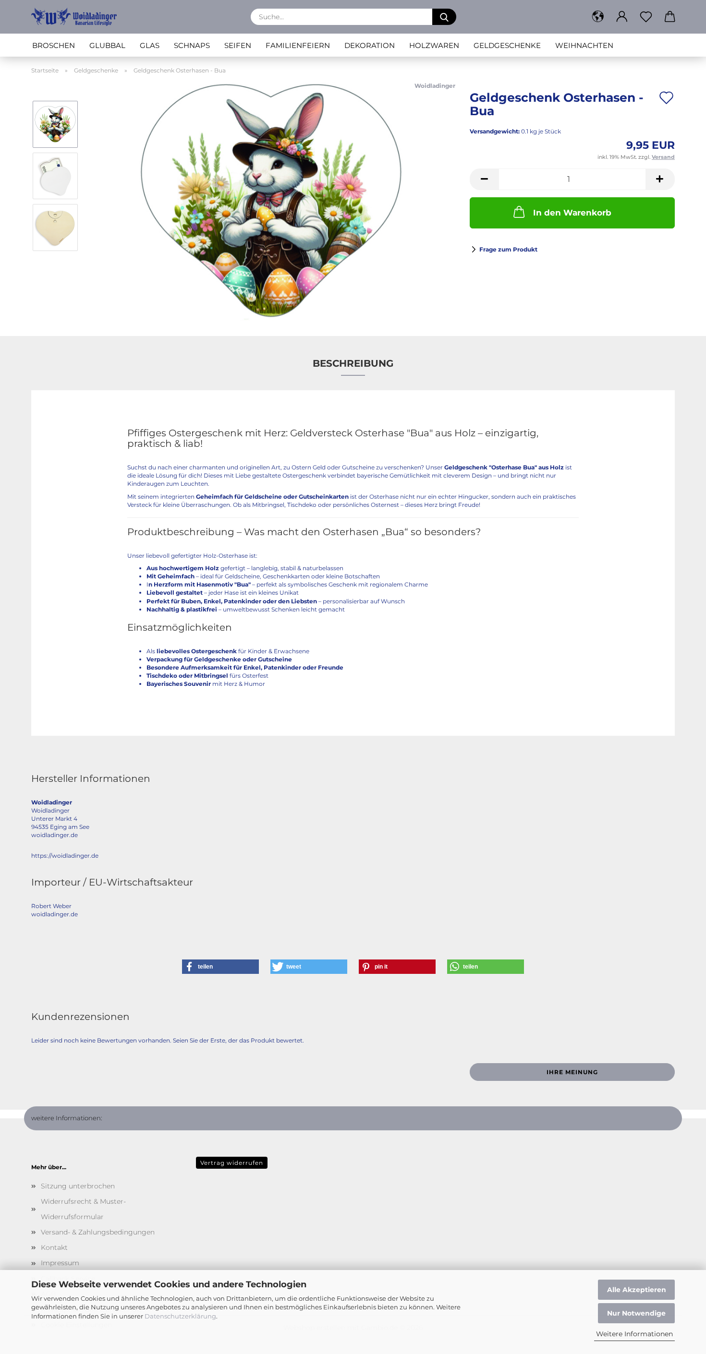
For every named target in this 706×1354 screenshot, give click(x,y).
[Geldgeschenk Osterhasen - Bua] (271, 200)
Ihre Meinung (572, 1072)
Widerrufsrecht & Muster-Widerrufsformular (83, 1209)
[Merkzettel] (646, 17)
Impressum (60, 1262)
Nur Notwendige (636, 1313)
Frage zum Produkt (508, 249)
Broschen (53, 45)
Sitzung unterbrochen (78, 1186)
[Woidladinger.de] (77, 17)
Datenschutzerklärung (180, 1316)
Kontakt (54, 1247)
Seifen (237, 45)
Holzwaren (434, 45)
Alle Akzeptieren (636, 1289)
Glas (149, 45)
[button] (598, 17)
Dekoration (369, 45)
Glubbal (107, 45)
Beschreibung (353, 363)
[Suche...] (444, 17)
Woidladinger (434, 85)
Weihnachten (584, 45)
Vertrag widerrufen (231, 1162)
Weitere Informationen (634, 1334)
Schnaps (192, 45)
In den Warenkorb (572, 212)
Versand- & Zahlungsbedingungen (98, 1232)
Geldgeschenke (507, 45)
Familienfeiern (298, 45)
